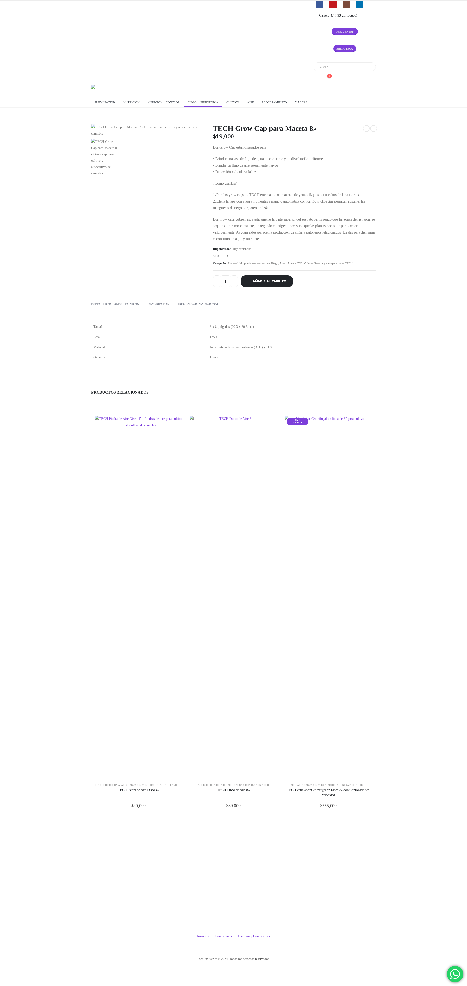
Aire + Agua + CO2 (291, 263)
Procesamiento (274, 102)
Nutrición (131, 102)
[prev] (366, 128)
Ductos (256, 785)
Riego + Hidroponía (203, 102)
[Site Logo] (110, 90)
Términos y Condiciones (254, 936)
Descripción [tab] (158, 304)
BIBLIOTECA (344, 48)
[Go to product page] (138, 598)
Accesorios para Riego (265, 263)
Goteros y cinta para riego (329, 263)
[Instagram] (346, 4)
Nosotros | (206, 936)
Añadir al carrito (269, 281)
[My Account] (317, 79)
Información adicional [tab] (198, 304)
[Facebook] (319, 4)
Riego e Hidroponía (239, 263)
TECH (349, 263)
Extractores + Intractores (339, 785)
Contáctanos (224, 936)
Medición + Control (164, 102)
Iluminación (105, 102)
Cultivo (232, 102)
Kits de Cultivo (167, 785)
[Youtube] (332, 4)
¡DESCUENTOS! (345, 31)
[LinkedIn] (359, 4)
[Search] (369, 67)
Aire (250, 102)
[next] (373, 128)
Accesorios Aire (208, 785)
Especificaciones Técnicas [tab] (115, 304)
